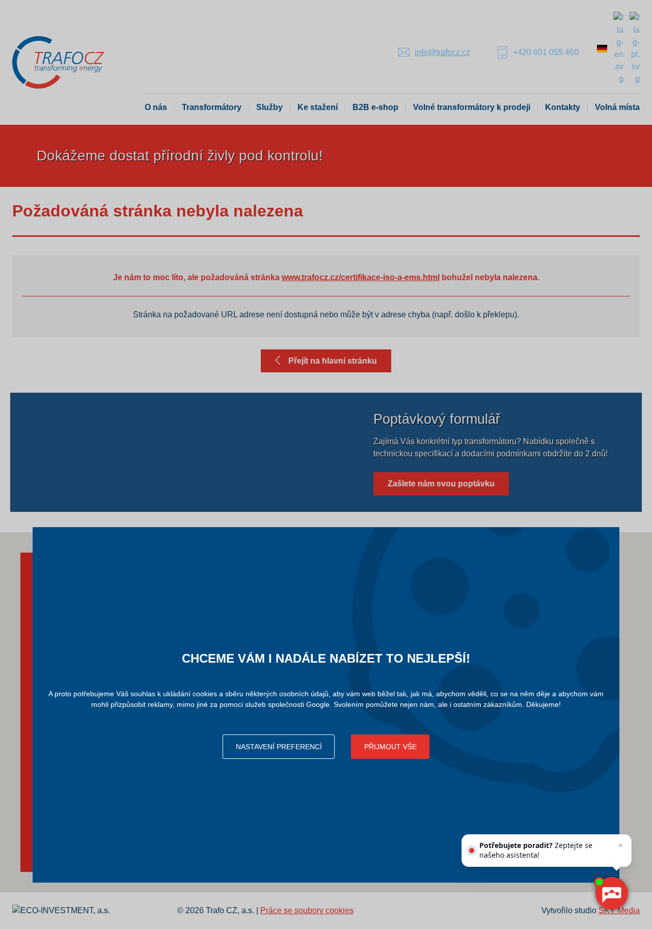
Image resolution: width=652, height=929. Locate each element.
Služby (269, 107)
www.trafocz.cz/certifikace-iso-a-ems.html (361, 277)
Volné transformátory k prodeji (471, 107)
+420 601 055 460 (546, 52)
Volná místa (617, 107)
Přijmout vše (390, 747)
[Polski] (635, 47)
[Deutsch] (602, 47)
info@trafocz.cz (442, 52)
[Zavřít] (620, 845)
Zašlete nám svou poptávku (441, 483)
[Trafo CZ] (58, 62)
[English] (618, 47)
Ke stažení (317, 107)
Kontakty (562, 107)
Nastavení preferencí (279, 747)
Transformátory (211, 107)
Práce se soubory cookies (307, 910)
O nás (156, 107)
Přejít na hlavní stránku (332, 361)
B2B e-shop (375, 107)
